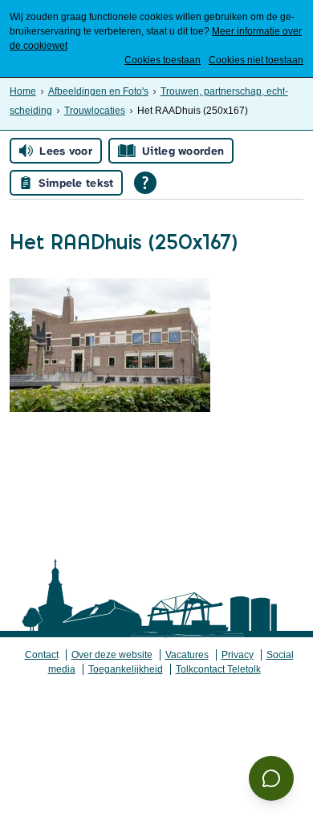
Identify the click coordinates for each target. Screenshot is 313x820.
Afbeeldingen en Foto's (98, 91)
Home (23, 91)
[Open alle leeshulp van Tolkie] (145, 183)
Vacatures (187, 654)
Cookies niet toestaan (256, 60)
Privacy (238, 654)
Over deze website (111, 654)
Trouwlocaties (94, 110)
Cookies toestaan (162, 60)
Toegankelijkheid (125, 669)
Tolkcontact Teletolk (218, 669)
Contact (42, 654)
